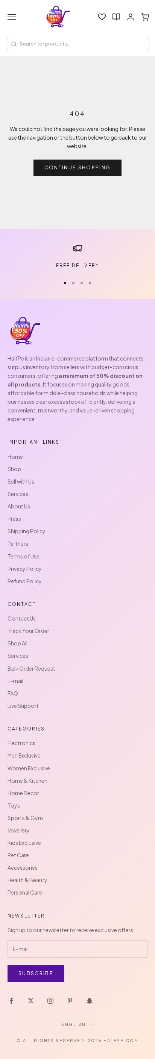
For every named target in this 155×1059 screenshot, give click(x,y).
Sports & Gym (25, 817)
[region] (77, 256)
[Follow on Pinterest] (70, 1000)
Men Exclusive (24, 755)
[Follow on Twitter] (31, 1000)
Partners (18, 543)
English (74, 1024)
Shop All (17, 643)
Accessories (23, 867)
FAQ (13, 693)
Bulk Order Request (31, 668)
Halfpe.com (120, 1040)
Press (14, 518)
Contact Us (22, 618)
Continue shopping (77, 167)
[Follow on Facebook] (11, 1000)
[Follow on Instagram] (50, 1000)
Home (15, 456)
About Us (19, 506)
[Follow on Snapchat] (89, 1000)
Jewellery (19, 830)
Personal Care (25, 892)
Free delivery (77, 265)
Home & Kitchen (27, 780)
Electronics (21, 742)
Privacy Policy (25, 568)
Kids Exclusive (24, 842)
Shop (14, 469)
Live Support (23, 705)
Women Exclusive (29, 768)
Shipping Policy (27, 531)
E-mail (15, 680)
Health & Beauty (27, 879)
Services (18, 493)
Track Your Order (28, 630)
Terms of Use (24, 556)
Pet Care (18, 855)
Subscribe (35, 973)
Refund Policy (25, 581)
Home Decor (23, 793)
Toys (14, 805)
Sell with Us (21, 481)
